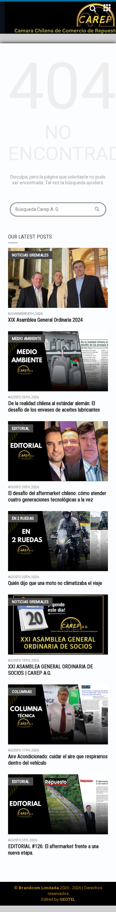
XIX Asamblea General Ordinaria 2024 (45, 320)
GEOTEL (67, 899)
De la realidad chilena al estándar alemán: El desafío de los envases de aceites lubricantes (54, 406)
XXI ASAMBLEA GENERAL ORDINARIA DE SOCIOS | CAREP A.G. (50, 670)
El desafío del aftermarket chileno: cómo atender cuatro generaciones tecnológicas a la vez (57, 496)
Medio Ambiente (26, 338)
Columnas (22, 691)
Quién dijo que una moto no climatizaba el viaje (55, 583)
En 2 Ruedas (23, 518)
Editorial (20, 428)
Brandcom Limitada (39, 887)
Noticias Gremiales (30, 255)
